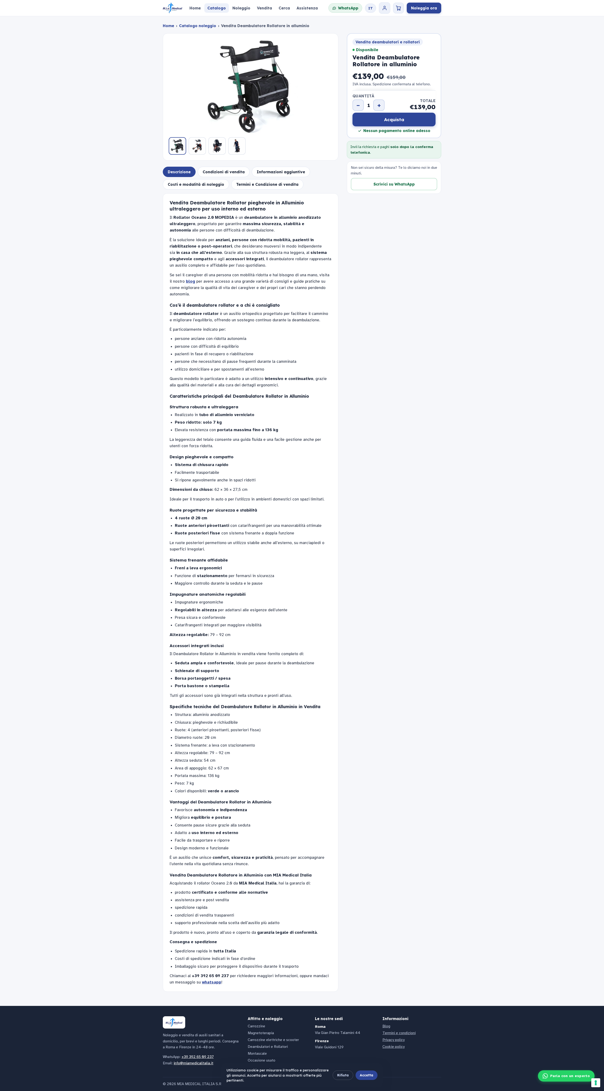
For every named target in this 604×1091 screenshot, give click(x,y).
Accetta (366, 1075)
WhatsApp (348, 8)
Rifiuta (343, 1075)
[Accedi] (384, 8)
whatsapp (211, 982)
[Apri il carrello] (398, 8)
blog (190, 281)
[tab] (179, 172)
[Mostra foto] (177, 146)
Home (168, 25)
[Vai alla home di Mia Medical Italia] (172, 8)
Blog (386, 1026)
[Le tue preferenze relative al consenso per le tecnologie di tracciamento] (595, 1082)
